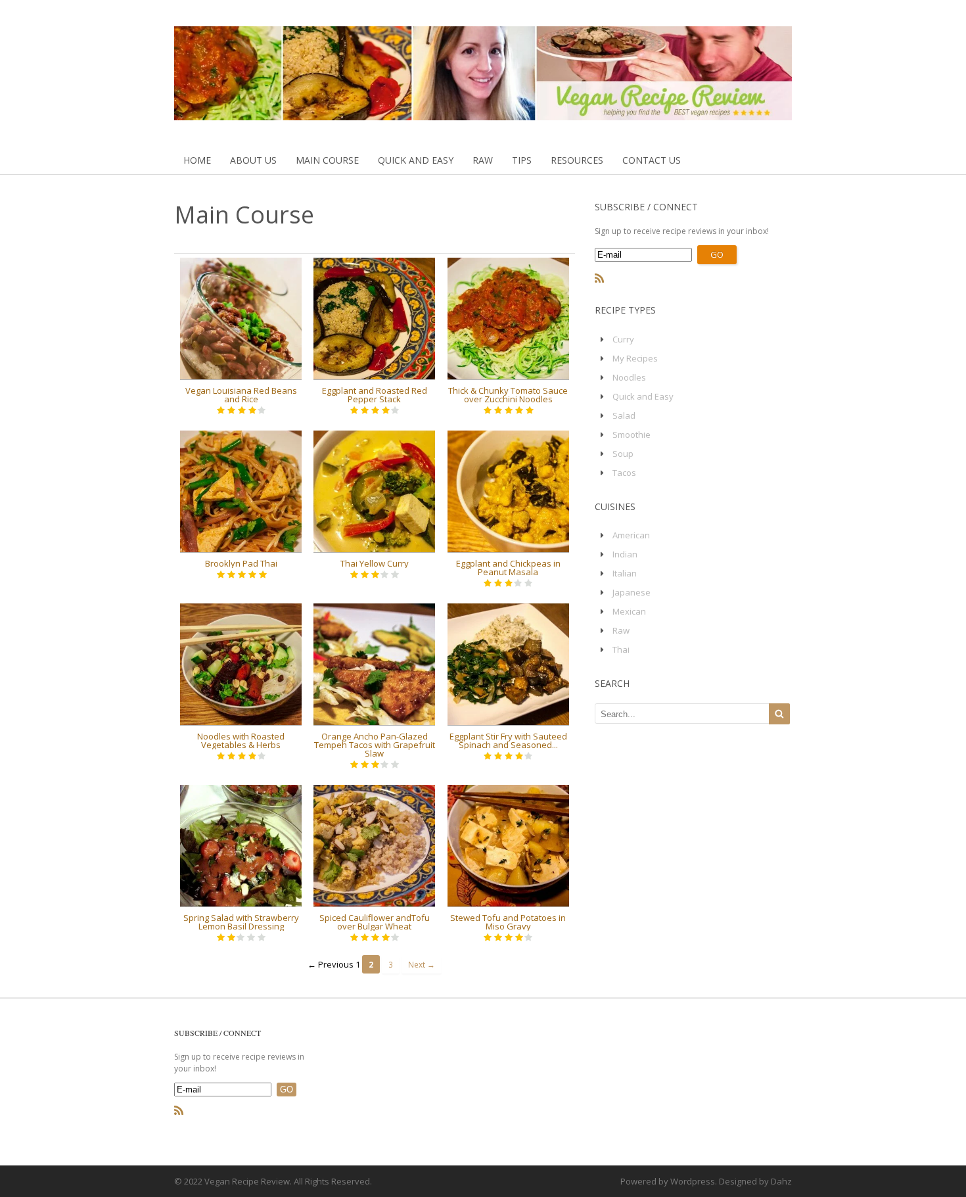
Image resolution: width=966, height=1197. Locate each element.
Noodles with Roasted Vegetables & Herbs (241, 740)
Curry (623, 339)
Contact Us (651, 160)
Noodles (629, 377)
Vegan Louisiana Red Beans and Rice (241, 395)
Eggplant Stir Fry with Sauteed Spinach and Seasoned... (508, 740)
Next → (421, 964)
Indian (624, 554)
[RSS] (599, 279)
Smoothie (631, 434)
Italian (624, 573)
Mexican (629, 611)
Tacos (624, 473)
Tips (522, 160)
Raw (482, 160)
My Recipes (635, 358)
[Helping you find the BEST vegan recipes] (483, 114)
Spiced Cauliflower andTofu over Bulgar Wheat (374, 922)
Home (197, 160)
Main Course (327, 160)
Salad (623, 415)
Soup (622, 453)
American (631, 535)
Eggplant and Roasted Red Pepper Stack (374, 395)
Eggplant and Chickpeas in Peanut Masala (508, 567)
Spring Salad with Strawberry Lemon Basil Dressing (241, 922)
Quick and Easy (415, 160)
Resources (577, 160)
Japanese (631, 592)
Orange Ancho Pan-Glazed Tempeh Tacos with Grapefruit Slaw (374, 744)
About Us (253, 160)
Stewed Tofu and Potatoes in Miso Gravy (508, 922)
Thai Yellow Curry (374, 563)
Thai (621, 649)
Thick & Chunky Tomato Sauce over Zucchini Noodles (508, 395)
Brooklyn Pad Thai (241, 563)
